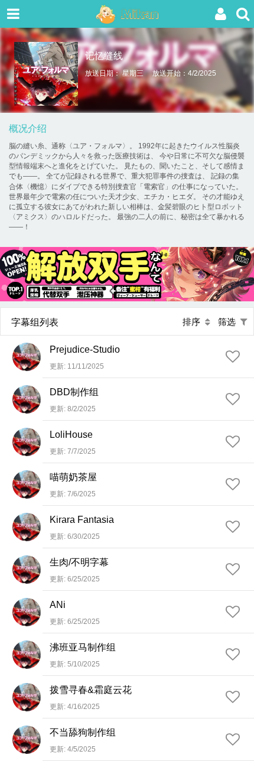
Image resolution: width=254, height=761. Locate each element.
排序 (194, 322)
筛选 (229, 322)
